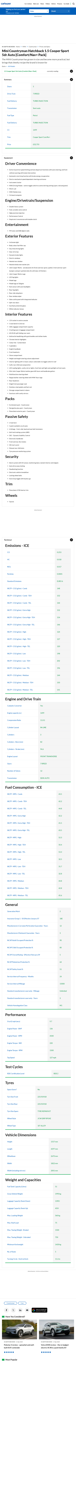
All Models (11, 66)
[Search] (73, 4)
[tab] (38, 79)
